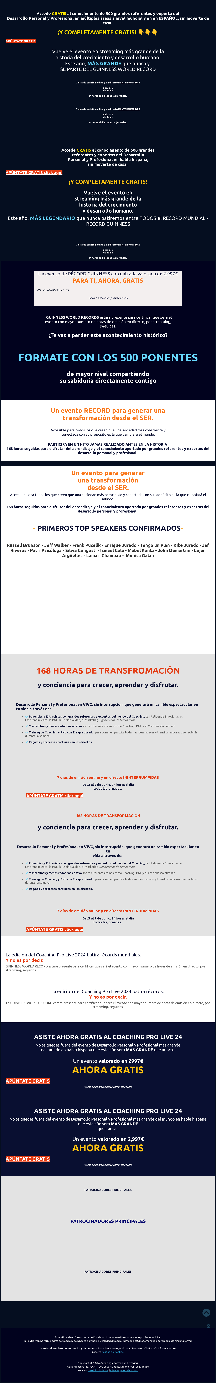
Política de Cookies (113, 1352)
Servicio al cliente (98, 1370)
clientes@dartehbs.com (124, 1370)
